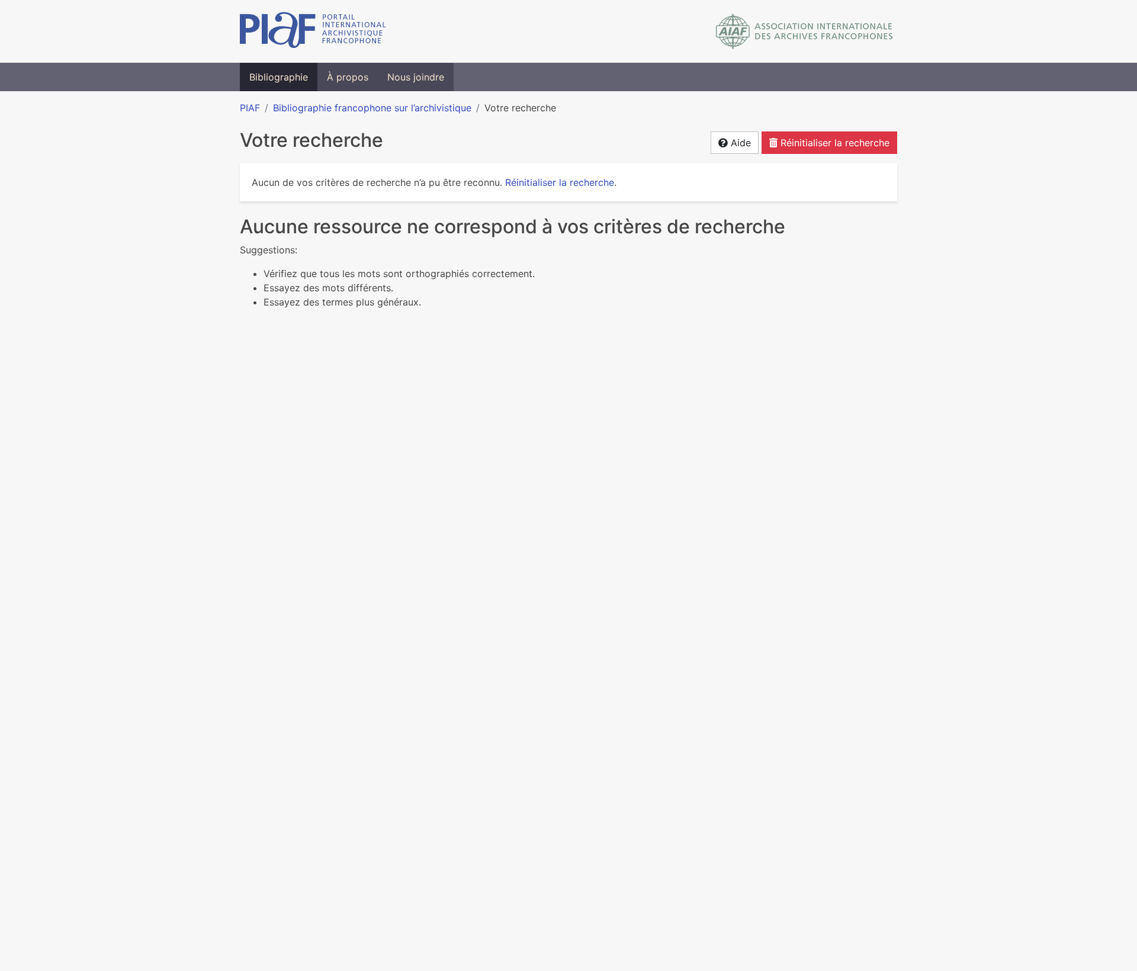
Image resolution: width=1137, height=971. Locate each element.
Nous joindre (415, 77)
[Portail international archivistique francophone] (313, 31)
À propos (347, 77)
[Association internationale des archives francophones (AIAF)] (804, 31)
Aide (739, 143)
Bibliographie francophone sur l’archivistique (372, 108)
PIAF (250, 108)
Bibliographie (278, 77)
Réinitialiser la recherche (833, 143)
